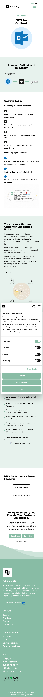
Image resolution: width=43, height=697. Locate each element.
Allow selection (21, 382)
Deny (21, 389)
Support (6, 615)
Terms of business (11, 646)
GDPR (5, 640)
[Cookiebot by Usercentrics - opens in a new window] (31, 306)
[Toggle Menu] (34, 6)
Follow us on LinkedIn (12, 603)
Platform (7, 637)
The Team (7, 618)
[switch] (38, 347)
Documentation (10, 643)
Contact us (8, 624)
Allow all (21, 376)
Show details (32, 369)
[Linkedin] (24, 603)
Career (6, 621)
